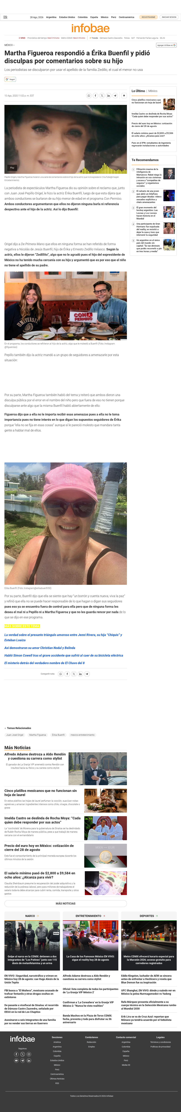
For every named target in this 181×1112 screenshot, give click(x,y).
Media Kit (126, 1065)
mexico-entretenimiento (82, 735)
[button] (5, 17)
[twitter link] (22, 1054)
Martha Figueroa (37, 735)
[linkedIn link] (29, 1060)
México (104, 17)
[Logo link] (90, 28)
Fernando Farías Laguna (147, 38)
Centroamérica (126, 17)
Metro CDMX (73, 38)
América (57, 1042)
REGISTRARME (148, 17)
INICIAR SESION (169, 17)
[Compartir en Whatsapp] (89, 95)
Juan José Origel (14, 735)
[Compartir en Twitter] (102, 95)
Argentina (51, 17)
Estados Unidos (67, 17)
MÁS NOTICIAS (65, 903)
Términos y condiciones (160, 1042)
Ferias (127, 38)
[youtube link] (16, 1060)
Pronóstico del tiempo (43, 38)
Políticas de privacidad (160, 1047)
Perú (113, 17)
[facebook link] (16, 1054)
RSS (57, 1083)
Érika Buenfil (58, 735)
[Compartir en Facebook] (95, 95)
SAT (133, 38)
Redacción (91, 1042)
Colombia (83, 17)
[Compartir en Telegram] (115, 95)
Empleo (91, 1047)
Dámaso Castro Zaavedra (111, 38)
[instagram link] (29, 1054)
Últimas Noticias (57, 1079)
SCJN (162, 38)
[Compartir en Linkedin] (108, 95)
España (94, 17)
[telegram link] (22, 1060)
